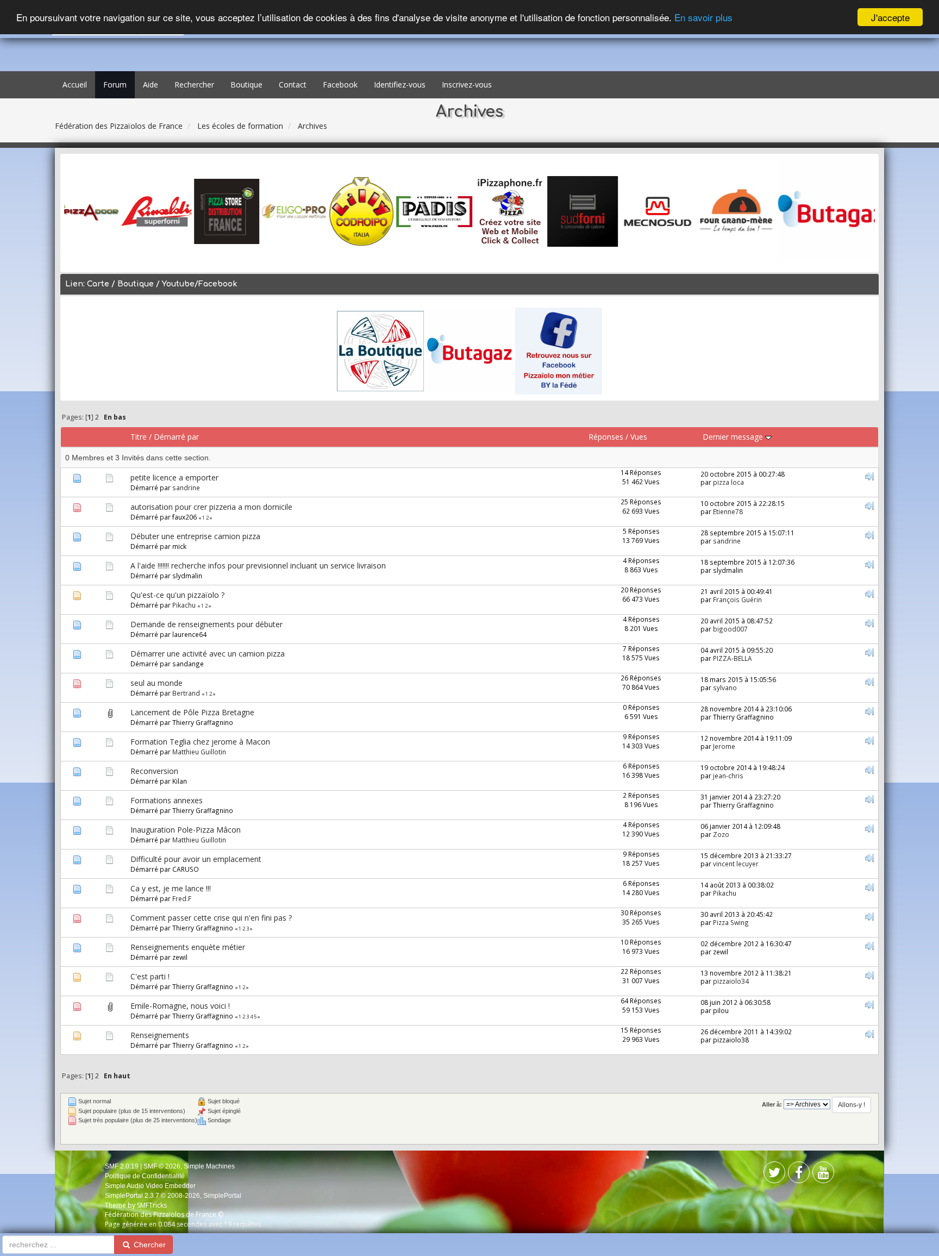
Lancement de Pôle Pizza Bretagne (192, 712)
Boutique (246, 84)
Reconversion (154, 771)
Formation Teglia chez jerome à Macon (200, 741)
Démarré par (176, 437)
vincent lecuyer (736, 863)
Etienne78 (728, 511)
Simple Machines (209, 1166)
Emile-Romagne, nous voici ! (180, 1006)
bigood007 (730, 628)
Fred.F (181, 898)
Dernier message (734, 437)
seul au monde (156, 683)
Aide (150, 84)
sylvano (725, 687)
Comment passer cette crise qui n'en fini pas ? (211, 918)
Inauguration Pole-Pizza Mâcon (185, 829)
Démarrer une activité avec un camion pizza (207, 653)
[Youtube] (823, 1174)
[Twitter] (799, 1174)
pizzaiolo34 (731, 981)
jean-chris (728, 775)
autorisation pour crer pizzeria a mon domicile (211, 507)
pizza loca (728, 482)
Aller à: (772, 1104)
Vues (638, 437)
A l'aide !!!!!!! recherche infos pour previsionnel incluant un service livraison (258, 565)
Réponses (606, 437)
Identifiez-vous (399, 84)
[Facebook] (774, 1174)
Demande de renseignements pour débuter (206, 624)
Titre (138, 437)
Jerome (724, 746)
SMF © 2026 (161, 1166)
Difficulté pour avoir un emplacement (195, 859)
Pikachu (184, 605)
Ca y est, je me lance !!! (170, 888)
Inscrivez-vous (467, 84)
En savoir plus (703, 17)
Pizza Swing (731, 922)
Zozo (721, 834)
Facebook (340, 84)
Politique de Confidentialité (145, 1176)
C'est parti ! (150, 976)
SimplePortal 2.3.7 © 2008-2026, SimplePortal (173, 1195)
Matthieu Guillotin (199, 751)
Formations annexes (166, 800)
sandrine (186, 487)
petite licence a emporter (174, 477)
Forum (115, 84)
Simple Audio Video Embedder (150, 1186)
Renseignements (159, 1035)
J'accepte (890, 17)
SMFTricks (152, 1205)
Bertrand (186, 693)
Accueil (74, 84)
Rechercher (194, 84)
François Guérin (737, 599)
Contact (292, 84)
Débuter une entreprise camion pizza (195, 536)
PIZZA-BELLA (732, 658)
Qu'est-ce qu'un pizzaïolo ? (177, 595)
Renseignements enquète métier (187, 947)
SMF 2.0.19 (122, 1166)
